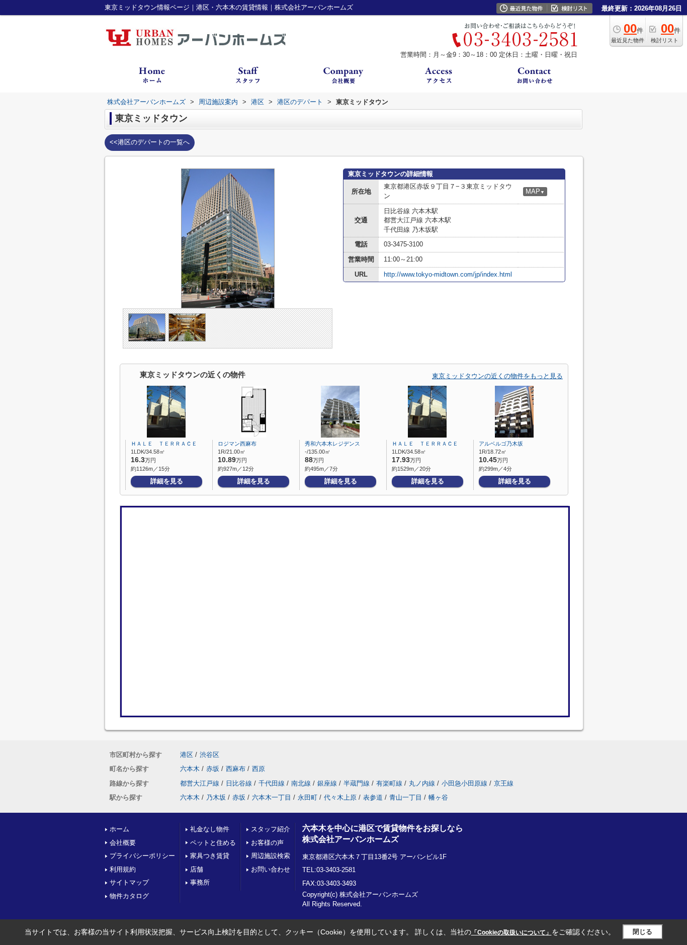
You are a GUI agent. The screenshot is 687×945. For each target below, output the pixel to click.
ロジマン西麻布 (237, 444)
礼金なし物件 (209, 829)
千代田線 (272, 783)
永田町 (307, 797)
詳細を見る (166, 481)
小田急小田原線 (464, 783)
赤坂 (212, 768)
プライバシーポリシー (142, 856)
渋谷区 (209, 754)
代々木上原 (340, 797)
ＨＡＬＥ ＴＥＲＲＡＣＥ (164, 444)
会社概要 (123, 842)
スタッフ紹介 (270, 829)
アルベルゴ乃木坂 (501, 444)
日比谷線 (239, 783)
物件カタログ (129, 896)
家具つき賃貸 (209, 856)
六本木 (190, 768)
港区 (186, 754)
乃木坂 (216, 797)
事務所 (200, 882)
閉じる (642, 931)
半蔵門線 (356, 783)
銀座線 (327, 783)
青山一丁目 (405, 797)
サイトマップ (129, 882)
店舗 (196, 869)
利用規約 (123, 869)
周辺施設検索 (270, 856)
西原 (258, 768)
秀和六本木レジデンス (332, 444)
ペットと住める (213, 842)
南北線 (301, 783)
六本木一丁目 (271, 797)
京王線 (503, 783)
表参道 (373, 797)
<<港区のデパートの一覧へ (150, 142)
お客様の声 (267, 842)
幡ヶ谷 (438, 797)
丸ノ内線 (422, 783)
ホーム (119, 829)
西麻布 (235, 768)
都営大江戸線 (199, 783)
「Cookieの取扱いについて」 (511, 932)
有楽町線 (389, 783)
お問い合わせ (270, 869)
